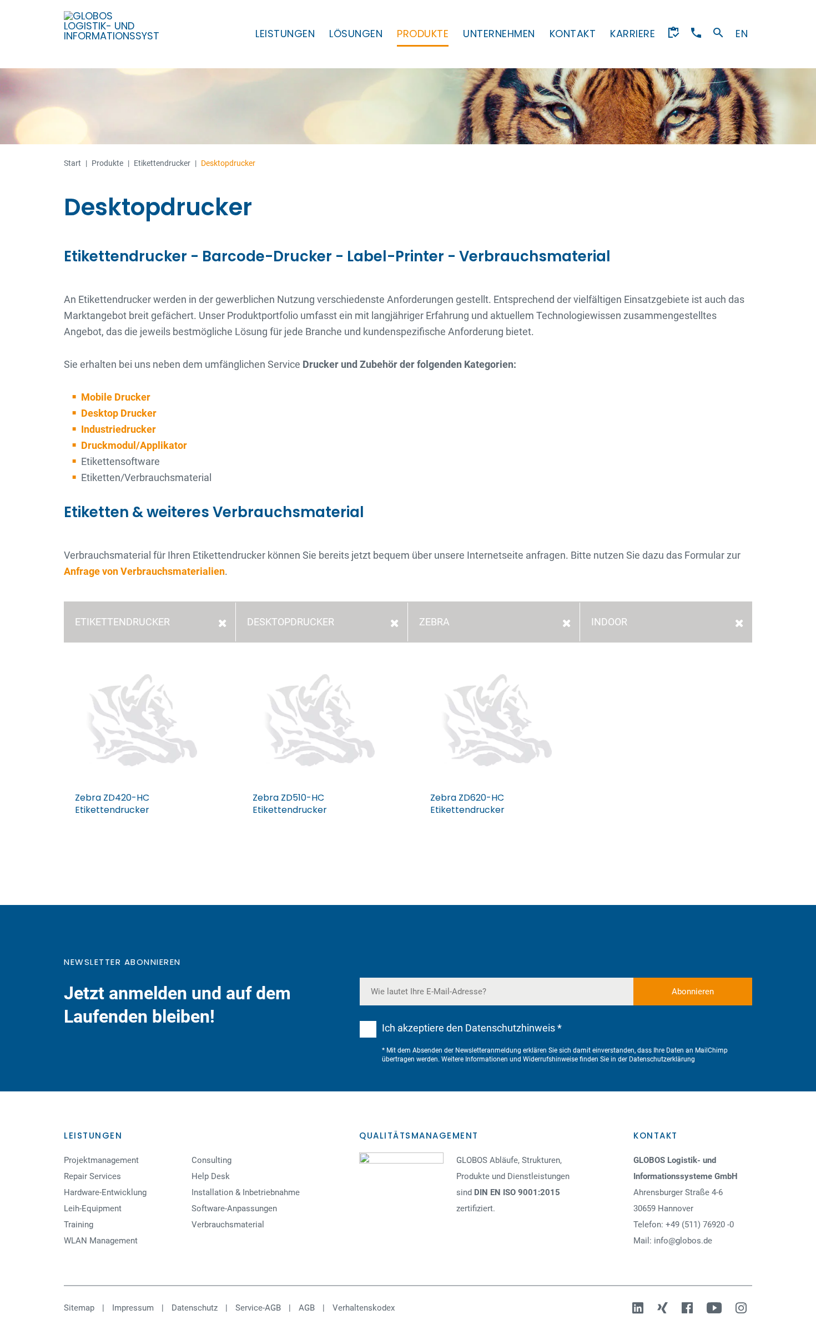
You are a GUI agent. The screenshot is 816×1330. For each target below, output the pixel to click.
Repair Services (92, 1176)
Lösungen (355, 34)
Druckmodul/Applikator (134, 445)
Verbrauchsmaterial (228, 1225)
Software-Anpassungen (234, 1208)
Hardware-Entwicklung (105, 1192)
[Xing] (664, 1307)
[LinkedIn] (639, 1307)
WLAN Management (101, 1241)
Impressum (133, 1308)
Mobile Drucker (115, 397)
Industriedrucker (118, 429)
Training (78, 1225)
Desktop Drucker (119, 413)
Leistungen (285, 34)
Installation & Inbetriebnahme (246, 1192)
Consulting (211, 1160)
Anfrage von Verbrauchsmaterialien (144, 571)
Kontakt (573, 34)
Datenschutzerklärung (662, 1059)
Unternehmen (499, 34)
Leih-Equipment (93, 1208)
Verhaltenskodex (364, 1308)
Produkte (423, 34)
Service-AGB (258, 1308)
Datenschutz (195, 1308)
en (742, 34)
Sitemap (79, 1308)
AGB (307, 1308)
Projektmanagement (101, 1160)
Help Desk (211, 1176)
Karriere (632, 34)
